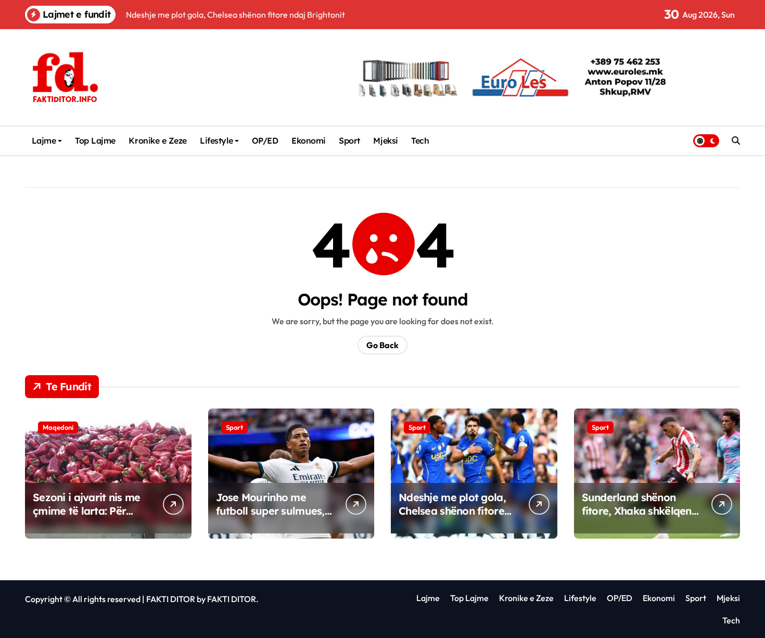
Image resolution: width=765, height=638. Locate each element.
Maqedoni (58, 427)
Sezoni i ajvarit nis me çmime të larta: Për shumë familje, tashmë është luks (88, 517)
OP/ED (265, 140)
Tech (420, 140)
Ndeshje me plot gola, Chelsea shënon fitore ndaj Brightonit (452, 511)
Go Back (382, 345)
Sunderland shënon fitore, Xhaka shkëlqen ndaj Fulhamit (637, 511)
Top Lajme (95, 140)
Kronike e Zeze (157, 140)
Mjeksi (385, 140)
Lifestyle (216, 140)
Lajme (44, 140)
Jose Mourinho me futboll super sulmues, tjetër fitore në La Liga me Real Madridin (271, 517)
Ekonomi (308, 140)
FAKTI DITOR (170, 599)
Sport (349, 140)
